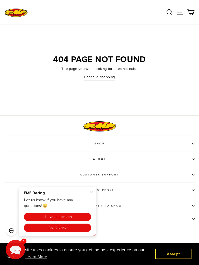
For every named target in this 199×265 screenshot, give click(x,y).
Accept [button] (173, 254)
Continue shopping (99, 77)
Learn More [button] (36, 257)
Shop (99, 143)
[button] (15, 249)
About (99, 159)
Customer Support (99, 174)
